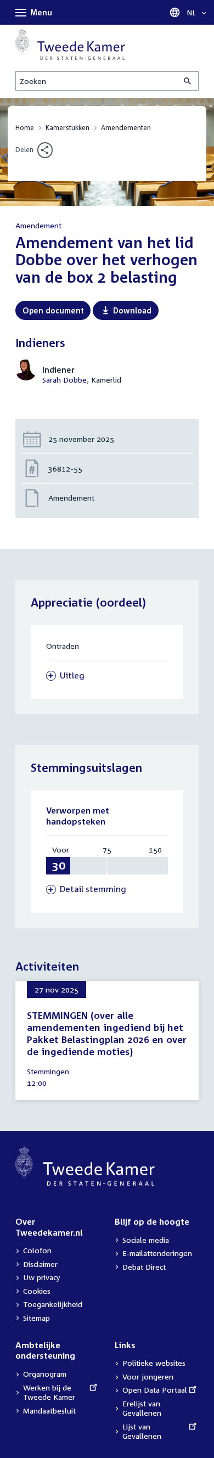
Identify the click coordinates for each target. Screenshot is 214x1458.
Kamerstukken (67, 128)
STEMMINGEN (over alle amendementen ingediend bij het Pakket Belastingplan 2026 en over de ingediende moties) (107, 1033)
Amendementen (126, 128)
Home (24, 128)
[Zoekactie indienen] (188, 81)
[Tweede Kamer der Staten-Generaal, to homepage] (70, 44)
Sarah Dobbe (64, 379)
